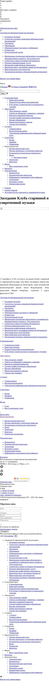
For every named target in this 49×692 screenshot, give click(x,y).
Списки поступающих (18, 124)
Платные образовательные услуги (18, 63)
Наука (11, 155)
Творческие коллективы (14, 434)
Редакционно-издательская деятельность (25, 153)
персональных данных (9, 529)
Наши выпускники (16, 100)
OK (16, 536)
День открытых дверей (18, 111)
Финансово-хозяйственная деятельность (20, 65)
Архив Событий (11, 190)
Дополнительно (11, 171)
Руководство (9, 50)
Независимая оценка (17, 184)
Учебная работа (15, 129)
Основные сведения (12, 37)
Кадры (11, 140)
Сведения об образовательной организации (17, 33)
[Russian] (4, 87)
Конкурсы (13, 162)
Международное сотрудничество (17, 69)
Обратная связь (6, 482)
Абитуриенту (10, 109)
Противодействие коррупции (20, 175)
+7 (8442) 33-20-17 (7, 493)
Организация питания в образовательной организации (26, 72)
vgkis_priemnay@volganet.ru (10, 495)
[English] (9, 87)
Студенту (8, 127)
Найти (3, 94)
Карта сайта (4, 414)
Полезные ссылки (16, 182)
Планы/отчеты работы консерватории (24, 102)
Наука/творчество (7, 417)
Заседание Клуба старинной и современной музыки (25, 192)
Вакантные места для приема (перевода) (24, 573)
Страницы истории (12, 345)
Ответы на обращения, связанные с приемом (26, 113)
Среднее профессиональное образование (25, 118)
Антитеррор (14, 180)
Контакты (8, 168)
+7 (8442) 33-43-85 (7, 491)
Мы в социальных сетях (18, 166)
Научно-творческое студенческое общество (26, 151)
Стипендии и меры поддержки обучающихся (22, 61)
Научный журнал (20, 157)
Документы (9, 43)
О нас (7, 406)
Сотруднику (9, 138)
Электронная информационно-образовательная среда (25, 386)
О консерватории (11, 98)
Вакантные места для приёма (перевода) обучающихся (26, 67)
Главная (8, 188)
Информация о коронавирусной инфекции (25, 177)
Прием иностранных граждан (20, 122)
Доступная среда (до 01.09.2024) (17, 333)
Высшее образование (17, 120)
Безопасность (14, 173)
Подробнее (9, 536)
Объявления (14, 144)
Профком (12, 142)
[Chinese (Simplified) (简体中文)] (24, 87)
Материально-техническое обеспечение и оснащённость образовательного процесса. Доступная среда (25, 562)
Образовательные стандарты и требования (21, 48)
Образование (10, 46)
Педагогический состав (14, 52)
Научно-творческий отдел (19, 149)
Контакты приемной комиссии (21, 115)
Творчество (13, 160)
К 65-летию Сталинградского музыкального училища (25, 352)
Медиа (7, 164)
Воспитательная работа (18, 131)
